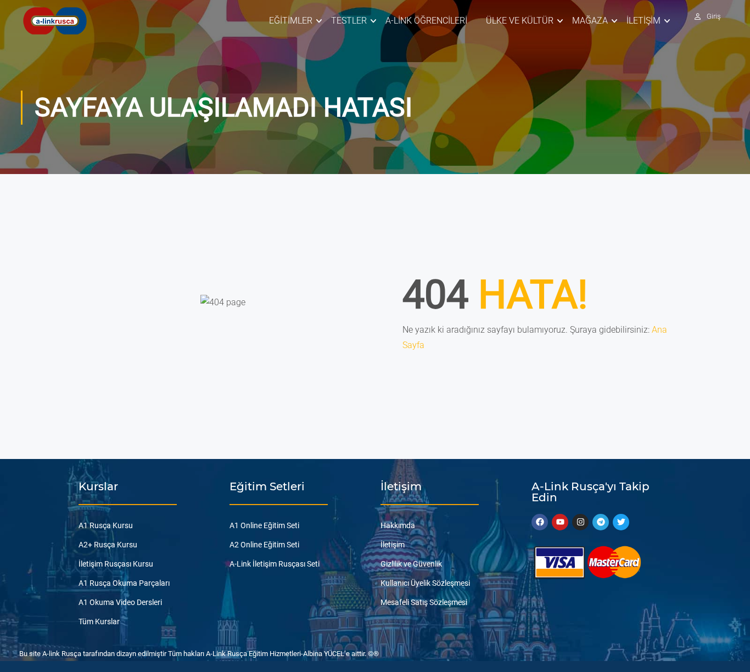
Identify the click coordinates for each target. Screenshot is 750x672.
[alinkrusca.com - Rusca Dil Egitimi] (54, 20)
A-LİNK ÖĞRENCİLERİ (426, 20)
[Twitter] (621, 522)
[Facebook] (539, 522)
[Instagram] (580, 522)
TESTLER (349, 20)
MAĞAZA (590, 20)
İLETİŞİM (643, 20)
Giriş (714, 16)
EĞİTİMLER (290, 20)
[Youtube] (560, 522)
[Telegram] (600, 522)
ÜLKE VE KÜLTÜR (519, 20)
